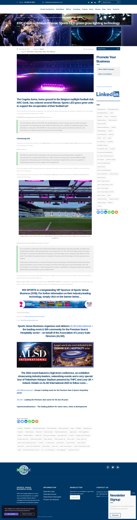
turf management (61, 450)
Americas (111, 134)
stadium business (114, 199)
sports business (70, 442)
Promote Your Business (47, 9)
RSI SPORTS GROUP (50, 442)
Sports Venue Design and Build (105, 192)
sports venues (101, 195)
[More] (36, 421)
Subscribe (115, 515)
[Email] (33, 421)
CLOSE (133, 493)
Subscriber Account (49, 494)
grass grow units (62, 435)
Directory (97, 9)
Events (91, 9)
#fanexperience (101, 109)
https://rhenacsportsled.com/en (35, 316)
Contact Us (116, 9)
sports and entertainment (104, 170)
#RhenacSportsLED (51, 428)
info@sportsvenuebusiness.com (53, 2)
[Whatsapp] (29, 421)
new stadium (100, 159)
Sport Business (60, 442)
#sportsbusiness (101, 120)
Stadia (19, 450)
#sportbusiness (87, 428)
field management (84, 432)
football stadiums (28, 435)
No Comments (90, 49)
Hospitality (110, 141)
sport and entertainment (103, 163)
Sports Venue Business (66, 446)
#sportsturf (39, 432)
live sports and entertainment (105, 156)
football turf (38, 435)
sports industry (81, 442)
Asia (104, 138)
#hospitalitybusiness (113, 109)
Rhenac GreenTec (48, 439)
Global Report (60, 9)
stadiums (110, 202)
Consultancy (76, 9)
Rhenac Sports (71, 439)
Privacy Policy (27, 514)
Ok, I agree (11, 514)
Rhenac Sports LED (81, 439)
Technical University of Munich (31, 450)
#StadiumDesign (101, 131)
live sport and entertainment (104, 152)
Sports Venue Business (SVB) (82, 446)
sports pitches (46, 446)
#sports (106, 116)
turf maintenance (50, 450)
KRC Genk (71, 435)
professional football (36, 439)
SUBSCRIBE (75, 497)
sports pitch (21, 446)
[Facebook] (18, 421)
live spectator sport (102, 148)
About (109, 9)
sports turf (55, 446)
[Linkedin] (25, 421)
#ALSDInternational (25, 390)
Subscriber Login (49, 491)
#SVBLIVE (110, 131)
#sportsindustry (29, 432)
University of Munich (73, 450)
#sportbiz (78, 428)
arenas (99, 138)
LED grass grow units (23, 439)
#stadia (114, 127)
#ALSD (19, 400)
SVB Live (68, 9)
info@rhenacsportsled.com (29, 320)
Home (18, 17)
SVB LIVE (99, 206)
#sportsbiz (20, 432)
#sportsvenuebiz (48, 432)
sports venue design (102, 188)
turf (42, 450)
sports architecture (102, 174)
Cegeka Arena (73, 432)
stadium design (101, 202)
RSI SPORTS (40, 442)
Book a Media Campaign (106, 69)
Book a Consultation (105, 74)
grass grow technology (50, 435)
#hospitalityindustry (102, 113)
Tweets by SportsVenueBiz (104, 86)
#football (20, 428)
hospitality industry (102, 145)
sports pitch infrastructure (33, 446)
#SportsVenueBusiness (61, 432)
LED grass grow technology (83, 435)
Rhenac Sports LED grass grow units (27, 442)
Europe (109, 138)
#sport (72, 428)
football (20, 435)
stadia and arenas (102, 199)
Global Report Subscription (52, 497)
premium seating (110, 159)
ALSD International (80, 326)
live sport (112, 148)
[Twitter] (22, 421)
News (103, 9)
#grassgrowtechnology (39, 428)
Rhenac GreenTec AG (60, 439)
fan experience (101, 141)
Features (84, 9)
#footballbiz (27, 428)
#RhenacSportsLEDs (63, 428)
